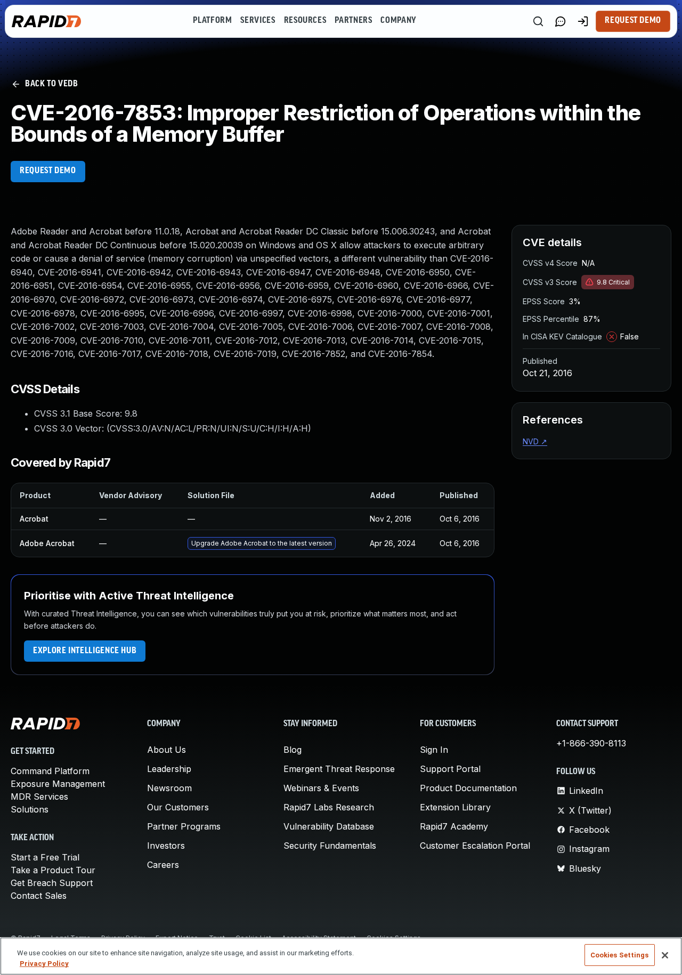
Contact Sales (39, 895)
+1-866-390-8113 (591, 743)
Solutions (29, 809)
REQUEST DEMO (48, 171)
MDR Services (39, 796)
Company (398, 21)
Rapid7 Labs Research (328, 807)
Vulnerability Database (328, 826)
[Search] (538, 21)
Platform (212, 21)
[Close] (665, 955)
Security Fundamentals (329, 845)
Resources (305, 21)
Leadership (169, 768)
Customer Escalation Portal (475, 845)
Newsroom (169, 788)
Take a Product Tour (53, 870)
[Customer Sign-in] (582, 21)
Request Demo (633, 21)
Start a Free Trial (45, 857)
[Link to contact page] (560, 21)
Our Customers (178, 807)
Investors (166, 845)
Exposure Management (58, 783)
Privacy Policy (44, 964)
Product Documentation (468, 788)
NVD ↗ (535, 441)
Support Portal (450, 768)
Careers (163, 864)
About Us (166, 749)
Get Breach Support (52, 883)
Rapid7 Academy (454, 826)
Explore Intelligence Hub (84, 651)
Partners (353, 21)
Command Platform (50, 771)
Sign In (434, 749)
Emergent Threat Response (339, 768)
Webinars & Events (321, 788)
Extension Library (455, 807)
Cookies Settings (619, 955)
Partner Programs (184, 826)
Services (257, 21)
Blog (292, 749)
